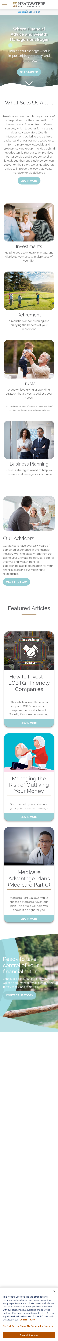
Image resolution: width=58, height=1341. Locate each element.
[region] (29, 1314)
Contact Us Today (19, 995)
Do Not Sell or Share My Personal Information (29, 1326)
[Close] (54, 1291)
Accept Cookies (29, 1335)
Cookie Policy (27, 1319)
